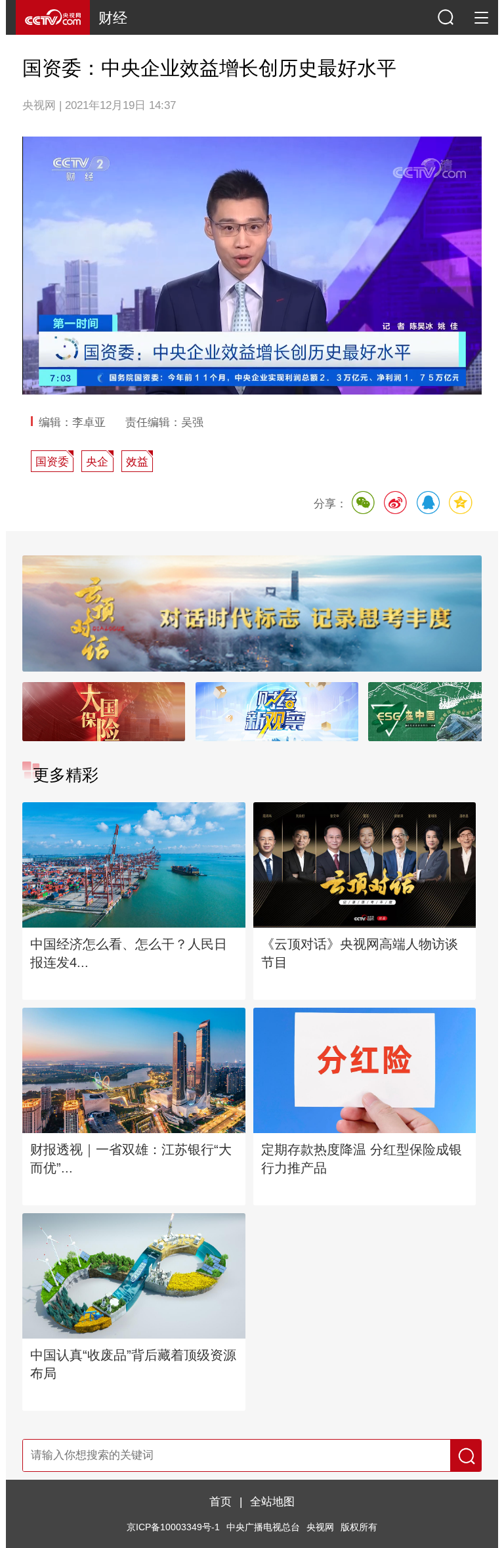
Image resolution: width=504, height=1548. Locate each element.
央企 (97, 461)
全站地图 (272, 1501)
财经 (112, 18)
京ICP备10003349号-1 (173, 1527)
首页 (220, 1501)
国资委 (52, 461)
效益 (137, 461)
